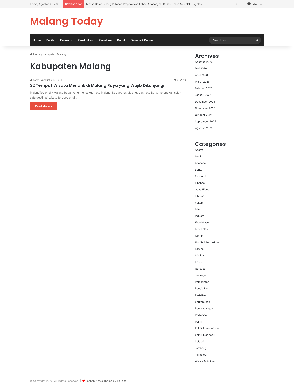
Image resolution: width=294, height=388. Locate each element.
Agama (199, 149)
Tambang (200, 348)
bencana (200, 163)
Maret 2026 (202, 81)
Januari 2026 (203, 94)
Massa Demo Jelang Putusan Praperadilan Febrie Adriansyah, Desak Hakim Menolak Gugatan (144, 4)
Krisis (198, 262)
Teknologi (201, 354)
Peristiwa (105, 40)
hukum (199, 202)
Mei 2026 (201, 68)
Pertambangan (204, 308)
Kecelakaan (202, 222)
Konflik (199, 235)
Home (37, 40)
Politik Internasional (207, 328)
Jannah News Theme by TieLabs (106, 380)
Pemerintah (202, 281)
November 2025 (205, 108)
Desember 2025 (205, 101)
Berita (50, 40)
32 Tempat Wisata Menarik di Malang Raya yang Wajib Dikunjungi (97, 85)
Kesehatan (201, 229)
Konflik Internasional (207, 242)
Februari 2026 (203, 88)
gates (36, 79)
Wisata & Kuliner (142, 40)
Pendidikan (85, 40)
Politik (121, 40)
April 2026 (201, 75)
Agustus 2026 (204, 61)
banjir (198, 156)
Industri (199, 215)
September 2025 (205, 121)
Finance (200, 182)
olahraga (200, 275)
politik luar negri (205, 334)
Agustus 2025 (204, 128)
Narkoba (200, 268)
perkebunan (202, 301)
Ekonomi (66, 40)
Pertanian (201, 315)
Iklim (197, 209)
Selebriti (200, 341)
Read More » (43, 106)
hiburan (199, 196)
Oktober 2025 (203, 114)
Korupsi (199, 248)
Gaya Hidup (202, 189)
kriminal (199, 255)
